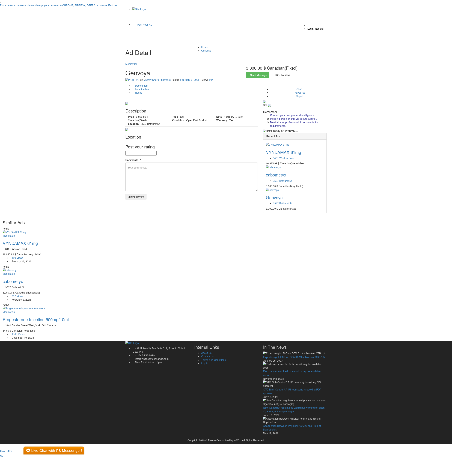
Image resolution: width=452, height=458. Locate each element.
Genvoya (206, 50)
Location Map (142, 89)
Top (2, 456)
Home (204, 47)
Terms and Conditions (213, 360)
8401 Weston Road (284, 158)
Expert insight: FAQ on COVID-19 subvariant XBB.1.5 (294, 357)
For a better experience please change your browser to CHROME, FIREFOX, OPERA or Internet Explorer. (59, 5)
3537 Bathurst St (282, 180)
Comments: (133, 160)
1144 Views (18, 334)
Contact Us (207, 356)
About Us (206, 353)
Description (141, 85)
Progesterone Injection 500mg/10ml (36, 319)
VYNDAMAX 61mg (283, 152)
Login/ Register (315, 28)
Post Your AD (144, 24)
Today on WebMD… (285, 131)
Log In (204, 363)
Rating (138, 92)
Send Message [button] (258, 75)
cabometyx (276, 175)
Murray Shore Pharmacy (157, 79)
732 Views (17, 296)
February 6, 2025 (190, 79)
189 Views (17, 257)
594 (211, 79)
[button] (281, 75)
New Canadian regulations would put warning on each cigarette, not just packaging (294, 409)
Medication (131, 64)
